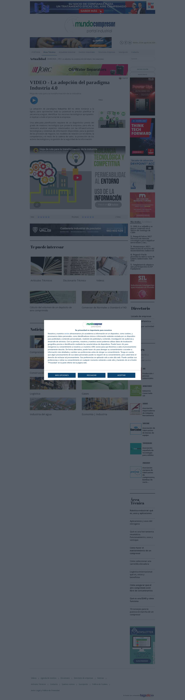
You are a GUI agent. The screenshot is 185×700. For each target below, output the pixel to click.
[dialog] (92, 350)
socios (66, 333)
